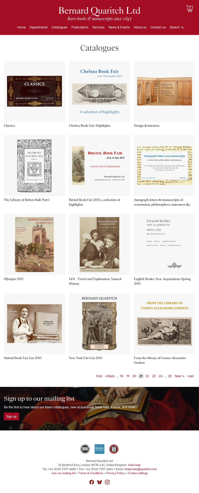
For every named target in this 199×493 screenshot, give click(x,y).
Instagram (107, 482)
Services (98, 27)
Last (191, 376)
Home (21, 27)
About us (140, 27)
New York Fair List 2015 (85, 358)
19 (127, 376)
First (99, 376)
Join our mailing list (63, 473)
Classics (9, 125)
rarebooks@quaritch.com (140, 469)
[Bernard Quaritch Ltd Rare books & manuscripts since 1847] (99, 13)
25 (170, 376)
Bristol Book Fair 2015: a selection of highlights (94, 202)
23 (154, 376)
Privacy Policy (115, 473)
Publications (79, 27)
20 (134, 376)
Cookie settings (138, 473)
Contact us (158, 27)
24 (161, 376)
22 (147, 376)
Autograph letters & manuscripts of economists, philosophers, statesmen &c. (162, 202)
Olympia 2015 (14, 279)
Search (175, 27)
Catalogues (59, 27)
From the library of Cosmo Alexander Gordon (160, 360)
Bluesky (99, 482)
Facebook (91, 482)
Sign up (11, 416)
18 (121, 376)
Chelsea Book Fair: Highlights (89, 125)
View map (134, 465)
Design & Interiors (146, 125)
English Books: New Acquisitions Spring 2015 (162, 281)
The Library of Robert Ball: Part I (26, 200)
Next (178, 376)
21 (140, 376)
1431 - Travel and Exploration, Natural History (95, 281)
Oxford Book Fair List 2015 (23, 358)
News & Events (119, 27)
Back (110, 376)
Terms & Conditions (91, 473)
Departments (39, 27)
